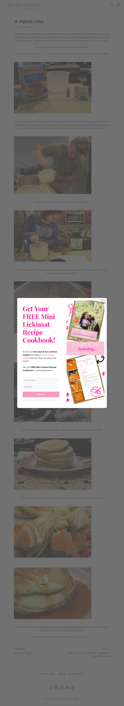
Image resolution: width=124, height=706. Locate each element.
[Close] (103, 301)
